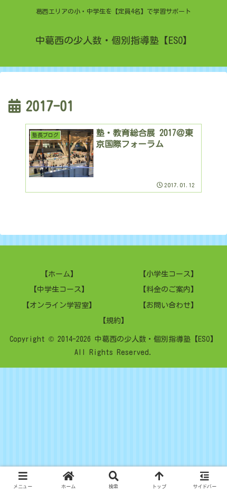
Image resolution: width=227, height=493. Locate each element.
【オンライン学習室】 (59, 305)
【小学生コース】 (168, 274)
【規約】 (113, 320)
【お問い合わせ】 (168, 305)
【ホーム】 (59, 274)
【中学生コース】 (59, 289)
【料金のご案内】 (168, 289)
